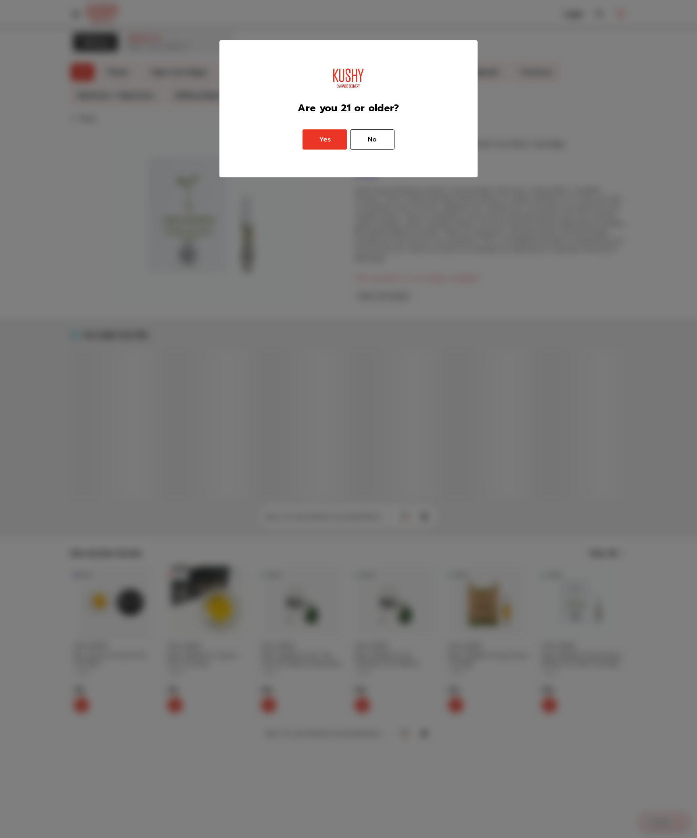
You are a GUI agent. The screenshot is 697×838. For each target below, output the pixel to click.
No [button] (372, 139)
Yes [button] (325, 139)
